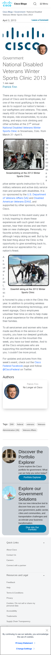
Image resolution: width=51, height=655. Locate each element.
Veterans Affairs (29, 430)
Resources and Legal (17, 575)
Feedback (11, 582)
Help (8, 587)
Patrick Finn (10, 87)
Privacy (10, 598)
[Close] (47, 630)
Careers (10, 560)
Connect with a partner (16, 565)
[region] (25, 640)
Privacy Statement (24, 643)
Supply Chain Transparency (18, 621)
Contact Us (11, 555)
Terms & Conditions (15, 593)
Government (19, 12)
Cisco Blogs (20, 4)
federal (20, 424)
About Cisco (12, 550)
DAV (12, 424)
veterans (30, 424)
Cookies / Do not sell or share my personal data (21, 604)
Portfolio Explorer (32, 477)
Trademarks (12, 616)
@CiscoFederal (11, 370)
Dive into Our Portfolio (32, 528)
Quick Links (13, 542)
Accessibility (12, 611)
